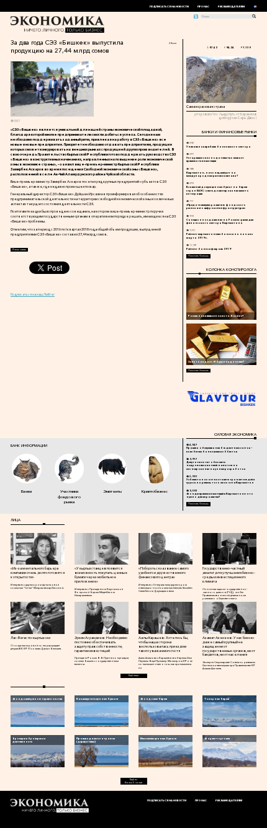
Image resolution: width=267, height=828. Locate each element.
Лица (15, 520)
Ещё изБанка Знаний (133, 781)
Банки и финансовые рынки (229, 132)
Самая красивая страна (205, 106)
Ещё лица (133, 675)
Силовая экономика (235, 434)
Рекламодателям (231, 6)
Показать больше (198, 255)
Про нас (203, 6)
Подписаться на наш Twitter (33, 294)
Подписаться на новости (169, 6)
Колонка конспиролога (231, 269)
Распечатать (19, 249)
